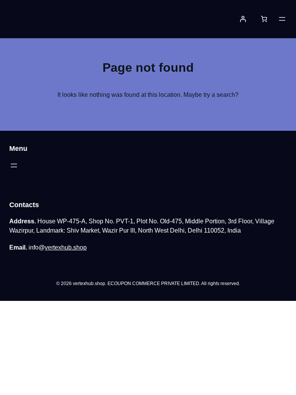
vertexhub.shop (66, 247)
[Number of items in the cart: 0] (264, 19)
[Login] (243, 19)
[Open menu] (282, 19)
